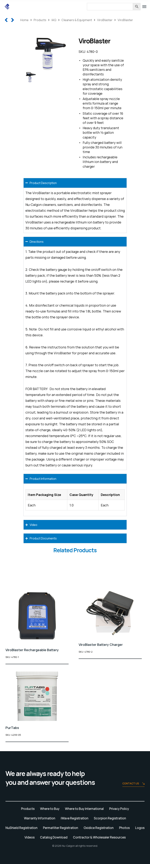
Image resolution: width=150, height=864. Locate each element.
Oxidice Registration (99, 828)
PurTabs (12, 727)
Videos (30, 837)
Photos (124, 828)
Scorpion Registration (110, 818)
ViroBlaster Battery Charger (101, 644)
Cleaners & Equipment (76, 20)
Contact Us (130, 783)
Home (24, 20)
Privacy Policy (119, 809)
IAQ (53, 20)
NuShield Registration (21, 828)
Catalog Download (54, 837)
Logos (140, 828)
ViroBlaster (104, 20)
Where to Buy (49, 809)
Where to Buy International (84, 809)
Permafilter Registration (60, 828)
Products (40, 20)
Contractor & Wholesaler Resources (99, 837)
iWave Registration (74, 818)
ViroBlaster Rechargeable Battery (32, 650)
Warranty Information (39, 818)
